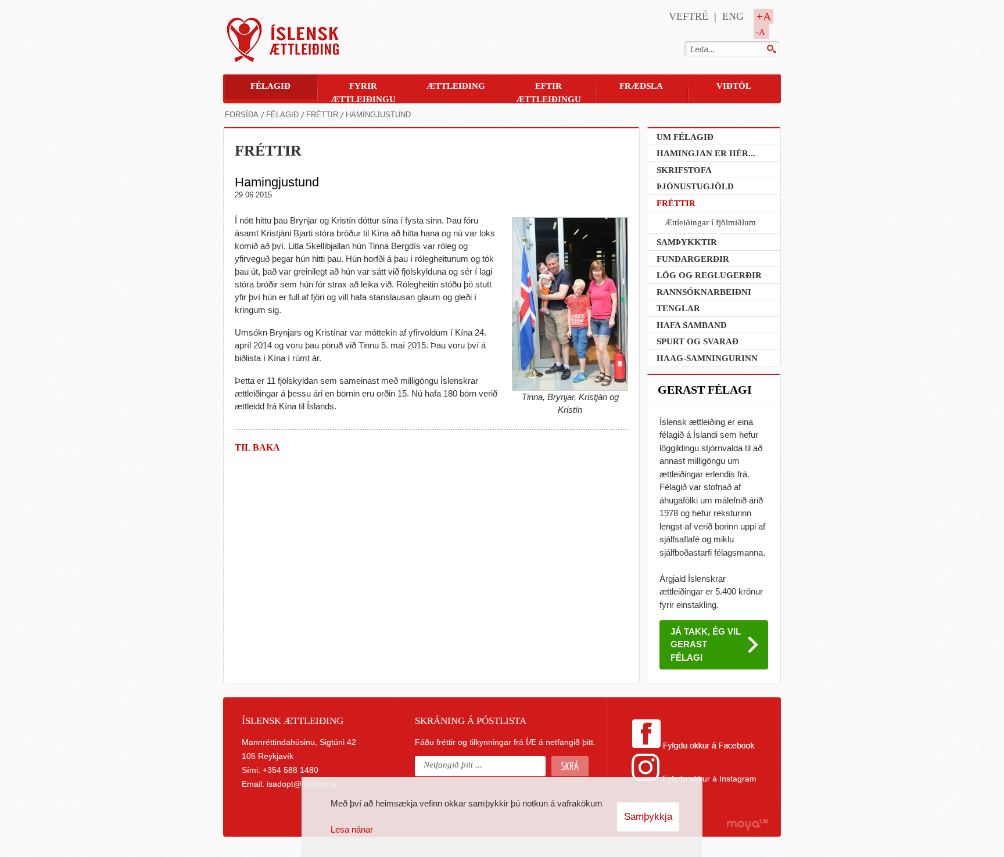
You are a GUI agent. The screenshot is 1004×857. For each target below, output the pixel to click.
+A (763, 16)
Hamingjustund (378, 114)
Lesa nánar (352, 829)
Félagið (282, 114)
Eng (733, 16)
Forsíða (242, 114)
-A (760, 32)
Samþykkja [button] (648, 816)
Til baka (257, 447)
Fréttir (322, 114)
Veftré (688, 16)
